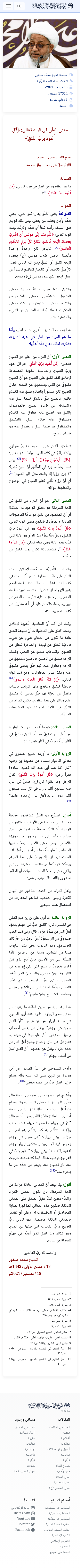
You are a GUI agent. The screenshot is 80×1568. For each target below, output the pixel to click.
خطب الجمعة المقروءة (56, 1530)
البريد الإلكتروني (21, 1508)
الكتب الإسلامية (60, 1535)
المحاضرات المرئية (59, 1513)
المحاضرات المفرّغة (58, 1519)
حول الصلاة (63, 1477)
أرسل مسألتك (27, 1433)
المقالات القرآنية (46, 81)
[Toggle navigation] (8, 6)
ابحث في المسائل (25, 1427)
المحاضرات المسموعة (57, 1508)
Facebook (23, 1530)
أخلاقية (65, 1438)
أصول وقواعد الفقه (58, 1449)
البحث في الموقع (60, 1552)
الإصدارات (64, 1546)
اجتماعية (29, 1449)
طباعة (63, 106)
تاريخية (65, 1455)
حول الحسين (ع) (59, 1488)
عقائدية (65, 1444)
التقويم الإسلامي (60, 1541)
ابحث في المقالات (59, 1427)
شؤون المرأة (63, 1466)
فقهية (66, 1433)
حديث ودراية (62, 1482)
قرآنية (66, 1460)
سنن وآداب (63, 1471)
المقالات (63, 81)
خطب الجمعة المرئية (58, 1524)
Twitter (24, 1524)
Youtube (24, 1519)
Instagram (22, 1513)
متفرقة (31, 1466)
